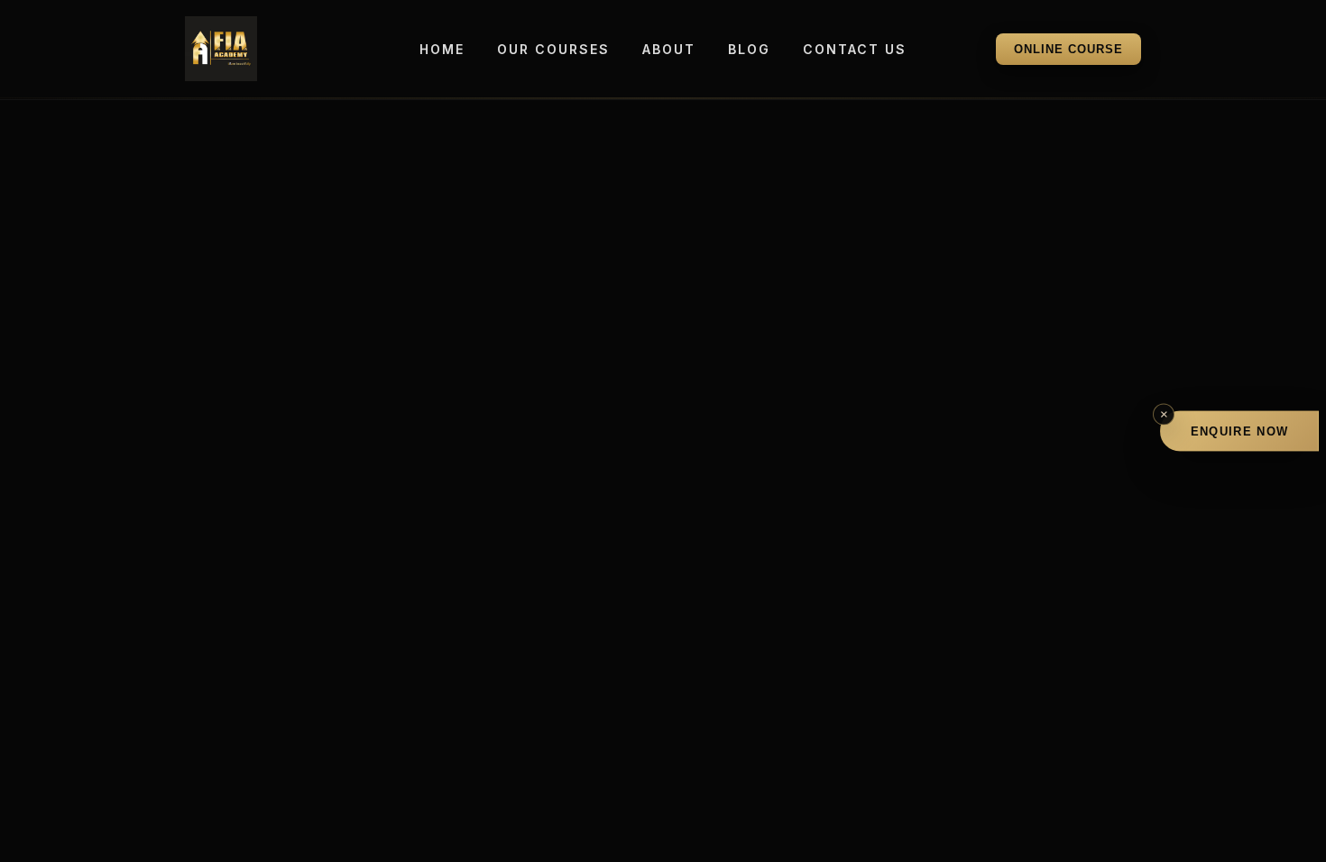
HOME (442, 49)
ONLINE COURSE (1068, 49)
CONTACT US (855, 49)
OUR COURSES (553, 49)
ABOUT (668, 49)
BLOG (749, 49)
